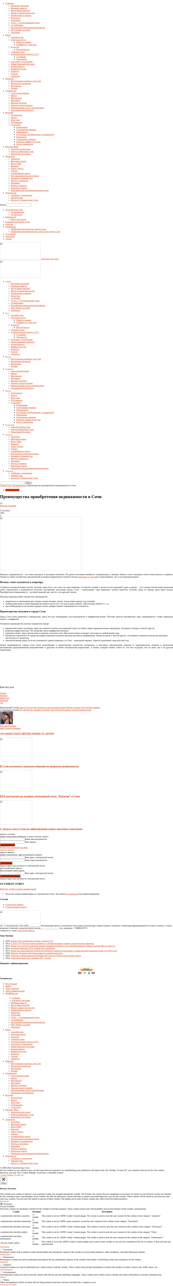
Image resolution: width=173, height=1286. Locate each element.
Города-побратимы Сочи (22, 151)
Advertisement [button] (6, 1269)
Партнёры (10, 236)
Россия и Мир (11, 147)
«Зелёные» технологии (21, 195)
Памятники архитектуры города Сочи (28, 229)
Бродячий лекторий (20, 6)
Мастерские (16, 98)
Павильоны (21, 137)
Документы (21, 59)
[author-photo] (6, 723)
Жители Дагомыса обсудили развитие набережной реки (36, 953)
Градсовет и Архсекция (21, 61)
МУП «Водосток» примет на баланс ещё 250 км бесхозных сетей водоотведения (54, 710)
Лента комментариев (15, 991)
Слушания (21, 57)
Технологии (10, 193)
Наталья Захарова (8, 506)
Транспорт (10, 156)
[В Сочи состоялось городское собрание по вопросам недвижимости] (16, 761)
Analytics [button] (4, 1262)
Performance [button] (5, 1254)
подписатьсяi (72, 894)
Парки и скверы (23, 42)
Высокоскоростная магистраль (25, 176)
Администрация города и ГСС (25, 54)
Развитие (15, 71)
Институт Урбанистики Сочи (24, 200)
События (9, 3)
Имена (14, 95)
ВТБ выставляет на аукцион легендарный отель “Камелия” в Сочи (40, 796)
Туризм (14, 74)
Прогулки (15, 120)
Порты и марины (19, 185)
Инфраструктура (18, 69)
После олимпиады (24, 144)
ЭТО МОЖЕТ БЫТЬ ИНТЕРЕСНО (18, 733)
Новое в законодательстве (23, 13)
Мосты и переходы (19, 181)
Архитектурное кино (20, 149)
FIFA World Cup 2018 (20, 30)
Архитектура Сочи (14, 210)
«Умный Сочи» (18, 52)
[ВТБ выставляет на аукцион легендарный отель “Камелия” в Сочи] (16, 791)
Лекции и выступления (21, 105)
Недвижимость (18, 66)
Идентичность (22, 49)
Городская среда (18, 40)
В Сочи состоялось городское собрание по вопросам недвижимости (39, 766)
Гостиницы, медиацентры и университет (35, 134)
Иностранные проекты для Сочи (26, 81)
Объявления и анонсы (21, 15)
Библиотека (10, 217)
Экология (15, 76)
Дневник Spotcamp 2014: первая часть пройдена (33, 948)
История (9, 112)
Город (8, 35)
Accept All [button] (18, 1175)
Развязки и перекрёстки (22, 178)
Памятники (10, 227)
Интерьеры (16, 86)
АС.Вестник (16, 214)
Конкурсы (15, 18)
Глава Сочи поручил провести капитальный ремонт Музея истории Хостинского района (59, 707)
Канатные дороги (19, 188)
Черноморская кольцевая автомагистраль (30, 190)
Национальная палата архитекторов (27, 108)
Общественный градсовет (23, 64)
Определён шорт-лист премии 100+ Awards (31, 958)
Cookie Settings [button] (7, 1175)
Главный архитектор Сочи (17, 222)
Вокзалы (15, 166)
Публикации (17, 122)
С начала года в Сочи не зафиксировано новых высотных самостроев (41, 828)
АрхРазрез (15, 20)
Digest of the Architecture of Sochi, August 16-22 (32, 941)
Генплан (9, 224)
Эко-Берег (15, 32)
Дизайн (14, 88)
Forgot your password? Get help (14, 847)
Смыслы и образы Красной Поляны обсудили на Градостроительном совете (46, 955)
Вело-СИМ (16, 164)
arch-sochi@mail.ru (26, 930)
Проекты (9, 78)
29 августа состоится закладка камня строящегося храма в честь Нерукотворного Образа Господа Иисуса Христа (63, 946)
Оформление (22, 132)
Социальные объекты (26, 139)
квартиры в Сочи (86, 577)
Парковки (15, 183)
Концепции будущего (21, 154)
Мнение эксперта (19, 103)
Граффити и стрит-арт (26, 44)
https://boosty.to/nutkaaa (10, 728)
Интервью (15, 100)
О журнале (10, 234)
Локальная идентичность (22, 110)
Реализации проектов (21, 83)
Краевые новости (19, 8)
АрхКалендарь (17, 212)
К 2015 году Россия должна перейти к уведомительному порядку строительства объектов (52, 943)
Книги (14, 117)
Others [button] (3, 1277)
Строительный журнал (15, 907)
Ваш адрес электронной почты (39, 857)
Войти (8, 986)
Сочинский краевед (14, 904)
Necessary (7, 1204)
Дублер (14, 171)
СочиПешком (17, 25)
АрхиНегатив (17, 37)
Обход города (17, 168)
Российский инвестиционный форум (28, 27)
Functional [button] (4, 1247)
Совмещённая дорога (20, 173)
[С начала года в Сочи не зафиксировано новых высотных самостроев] (16, 823)
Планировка (22, 127)
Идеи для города (18, 219)
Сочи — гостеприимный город (25, 23)
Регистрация (11, 984)
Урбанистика (17, 198)
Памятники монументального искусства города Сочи (35, 231)
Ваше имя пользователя (36, 839)
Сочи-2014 (16, 125)
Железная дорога (18, 161)
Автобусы (15, 159)
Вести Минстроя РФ (20, 10)
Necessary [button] (4, 1201)
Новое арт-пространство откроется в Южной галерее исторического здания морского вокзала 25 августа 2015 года (64, 951)
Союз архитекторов (20, 93)
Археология (16, 115)
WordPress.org (11, 993)
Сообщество (11, 91)
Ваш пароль (30, 842)
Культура (15, 47)
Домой (3, 485)
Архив (8, 239)
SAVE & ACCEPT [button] (8, 1285)
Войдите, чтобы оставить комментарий (18, 889)
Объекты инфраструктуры (28, 142)
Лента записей (12, 988)
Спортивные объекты (26, 130)
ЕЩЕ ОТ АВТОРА (45, 733)
